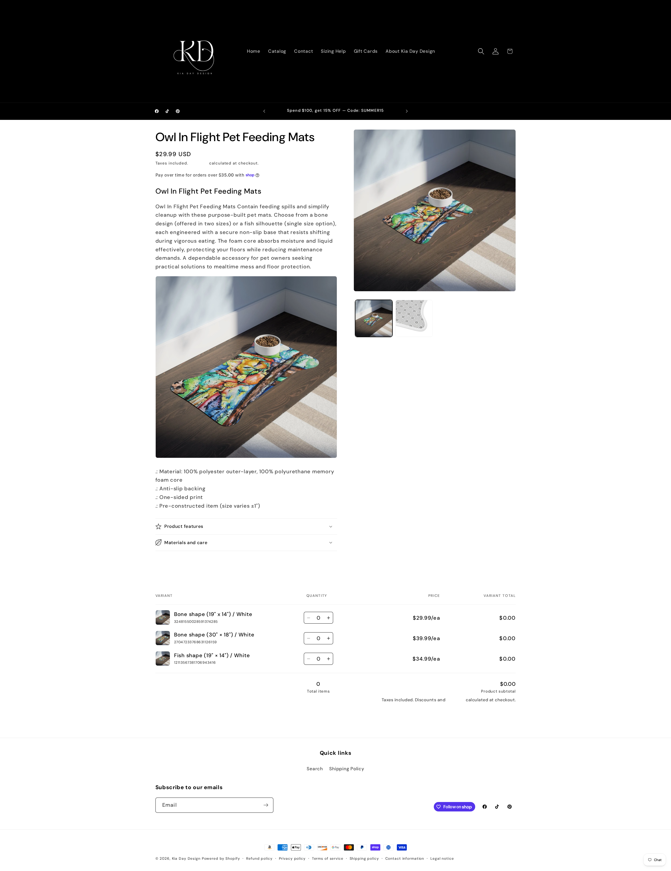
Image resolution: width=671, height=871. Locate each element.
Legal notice (442, 858)
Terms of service (327, 858)
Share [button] (167, 563)
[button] (481, 51)
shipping (456, 700)
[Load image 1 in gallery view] (373, 318)
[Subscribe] (266, 805)
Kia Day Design (186, 858)
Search (315, 769)
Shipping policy (364, 858)
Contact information (404, 858)
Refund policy (259, 858)
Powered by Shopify (221, 858)
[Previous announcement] (264, 111)
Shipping (199, 163)
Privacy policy (292, 858)
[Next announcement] (407, 111)
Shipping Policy (346, 769)
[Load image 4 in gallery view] (414, 318)
